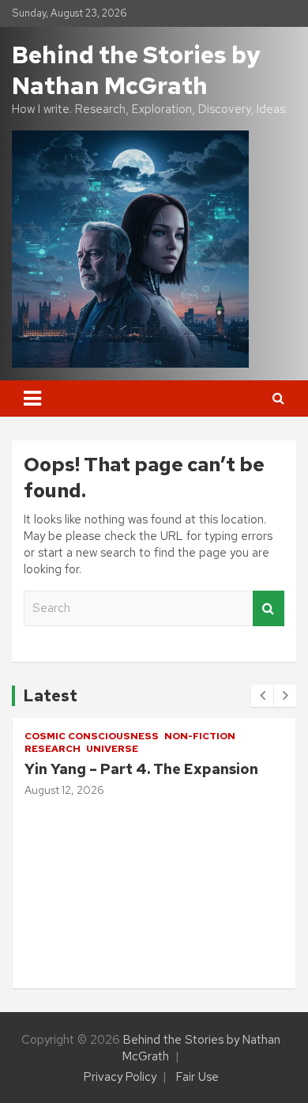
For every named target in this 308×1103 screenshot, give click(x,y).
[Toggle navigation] (32, 398)
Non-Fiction (155, 736)
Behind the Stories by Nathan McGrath (136, 70)
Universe (68, 748)
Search (268, 608)
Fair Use (197, 1077)
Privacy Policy (120, 1077)
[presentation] (262, 696)
